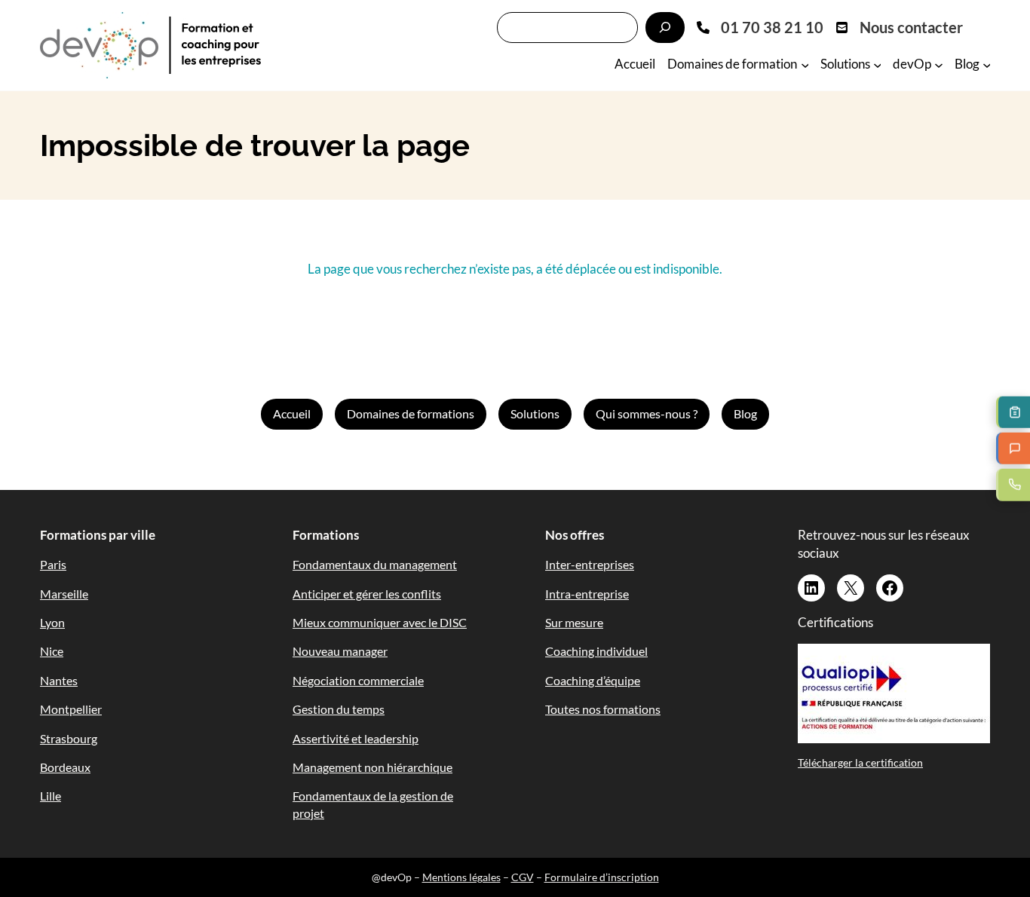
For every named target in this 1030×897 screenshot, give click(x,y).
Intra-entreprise (587, 593)
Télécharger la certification (860, 762)
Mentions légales (461, 877)
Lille (50, 795)
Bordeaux (65, 767)
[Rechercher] (665, 27)
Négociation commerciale (358, 680)
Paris (53, 564)
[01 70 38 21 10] (760, 27)
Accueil (292, 413)
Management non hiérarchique (372, 767)
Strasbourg (68, 738)
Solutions (534, 413)
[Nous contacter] (899, 27)
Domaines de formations (410, 413)
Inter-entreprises (589, 564)
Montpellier (71, 709)
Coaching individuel (596, 651)
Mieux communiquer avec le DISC (380, 622)
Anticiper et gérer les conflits (367, 593)
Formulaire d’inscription (601, 877)
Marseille (64, 593)
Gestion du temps (339, 709)
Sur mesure (574, 622)
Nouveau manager (340, 651)
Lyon (52, 622)
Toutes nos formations (603, 709)
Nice (51, 651)
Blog (745, 413)
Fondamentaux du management (375, 564)
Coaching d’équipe (592, 680)
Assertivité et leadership (355, 738)
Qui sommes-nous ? (646, 413)
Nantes (59, 680)
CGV (522, 877)
